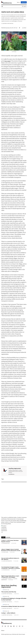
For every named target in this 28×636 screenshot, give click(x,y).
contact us (7, 522)
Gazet (23, 634)
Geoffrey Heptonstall (8, 23)
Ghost (20, 634)
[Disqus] (14, 499)
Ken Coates (7, 61)
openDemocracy (6, 543)
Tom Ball (10, 578)
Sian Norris (5, 578)
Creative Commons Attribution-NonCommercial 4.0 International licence (14, 519)
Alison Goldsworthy (7, 561)
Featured (8, 537)
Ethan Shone (5, 552)
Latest (3, 537)
